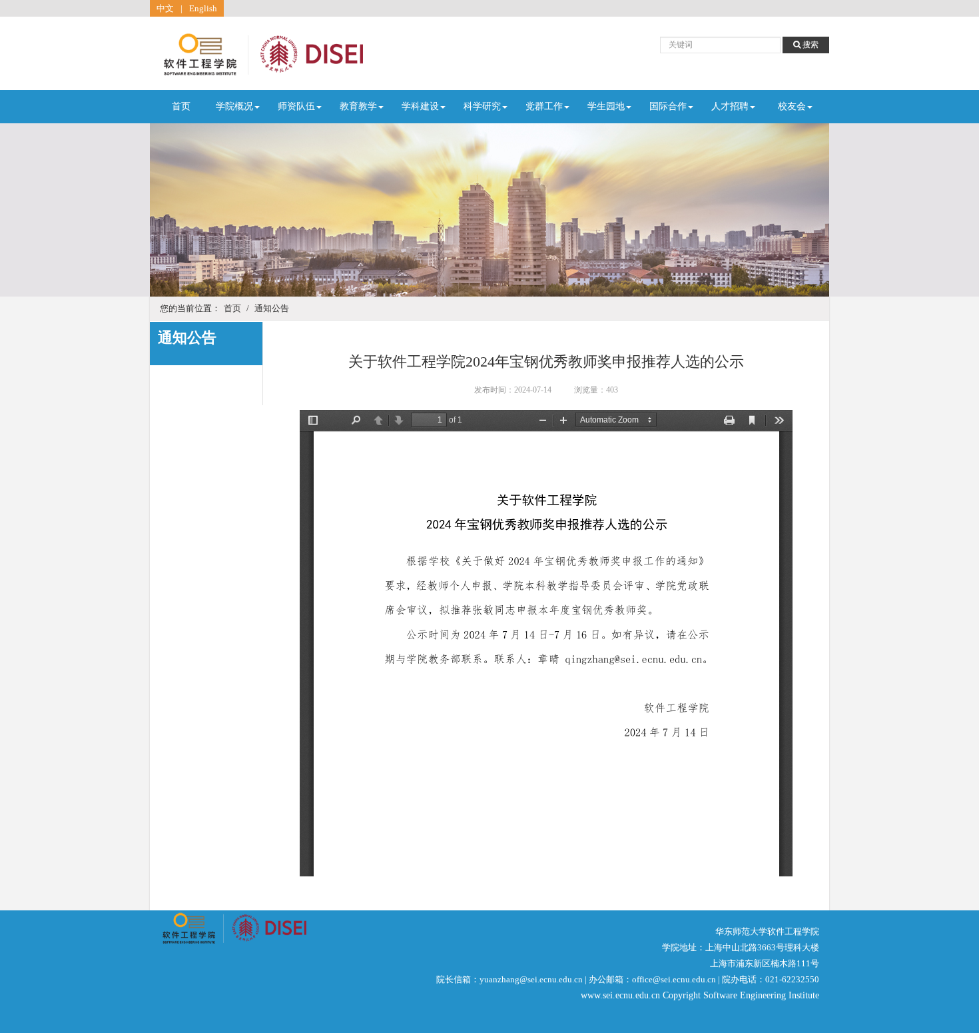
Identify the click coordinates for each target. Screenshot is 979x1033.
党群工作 (544, 106)
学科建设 (420, 106)
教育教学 (358, 106)
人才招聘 (730, 106)
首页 (181, 106)
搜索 (809, 44)
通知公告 (271, 308)
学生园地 (606, 106)
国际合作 (668, 106)
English (203, 8)
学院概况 (234, 106)
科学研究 (482, 106)
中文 (165, 8)
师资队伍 (296, 106)
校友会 (792, 106)
